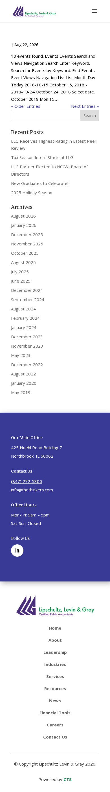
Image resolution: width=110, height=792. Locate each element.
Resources (55, 688)
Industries (55, 664)
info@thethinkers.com (32, 490)
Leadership (55, 652)
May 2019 (20, 392)
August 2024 (23, 309)
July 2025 (20, 271)
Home (55, 628)
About (55, 640)
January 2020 (23, 383)
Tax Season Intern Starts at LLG (42, 157)
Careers (55, 725)
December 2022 (27, 364)
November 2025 (27, 244)
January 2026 (23, 225)
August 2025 (23, 262)
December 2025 (27, 234)
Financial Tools (55, 712)
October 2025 (25, 253)
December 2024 (27, 290)
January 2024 (23, 327)
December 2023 (27, 336)
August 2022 (23, 374)
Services (55, 676)
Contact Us (55, 737)
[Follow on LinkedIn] (17, 550)
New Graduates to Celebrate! (39, 183)
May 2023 (20, 355)
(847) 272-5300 (26, 481)
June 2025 (20, 281)
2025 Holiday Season (31, 192)
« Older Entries (25, 106)
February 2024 (25, 318)
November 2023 (27, 346)
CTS (67, 779)
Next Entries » (85, 106)
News (55, 700)
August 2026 (23, 216)
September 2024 (27, 299)
